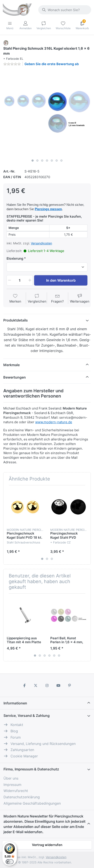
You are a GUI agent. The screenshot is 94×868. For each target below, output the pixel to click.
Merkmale (11, 365)
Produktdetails (15, 320)
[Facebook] (24, 685)
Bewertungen (14, 377)
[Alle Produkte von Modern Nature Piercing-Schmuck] (6, 43)
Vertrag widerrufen (47, 845)
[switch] (10, 861)
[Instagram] (47, 685)
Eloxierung (15, 258)
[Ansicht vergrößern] (47, 113)
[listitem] (47, 113)
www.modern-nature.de (53, 422)
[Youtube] (58, 685)
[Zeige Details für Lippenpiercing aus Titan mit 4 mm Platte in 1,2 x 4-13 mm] (25, 615)
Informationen (15, 703)
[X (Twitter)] (36, 685)
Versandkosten (41, 243)
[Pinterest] (69, 685)
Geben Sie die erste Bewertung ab (51, 64)
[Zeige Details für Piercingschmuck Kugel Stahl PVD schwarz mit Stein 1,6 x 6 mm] (68, 507)
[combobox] (64, 9)
